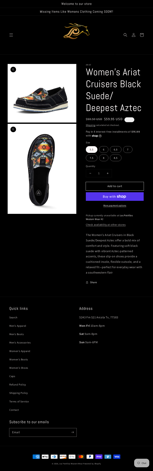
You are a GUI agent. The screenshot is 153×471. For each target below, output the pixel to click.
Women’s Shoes (18, 367)
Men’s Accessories (20, 342)
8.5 (116, 158)
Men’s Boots (16, 334)
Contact (14, 409)
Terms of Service (19, 401)
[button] (11, 35)
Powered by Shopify (92, 463)
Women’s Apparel (19, 351)
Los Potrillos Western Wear (71, 463)
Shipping (90, 125)
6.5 (116, 149)
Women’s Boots (18, 359)
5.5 (91, 149)
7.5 (91, 158)
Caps (12, 376)
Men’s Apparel (17, 325)
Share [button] (93, 282)
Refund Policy (17, 384)
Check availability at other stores (106, 224)
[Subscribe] (72, 432)
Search (13, 317)
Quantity (90, 166)
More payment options (114, 205)
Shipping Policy (18, 393)
